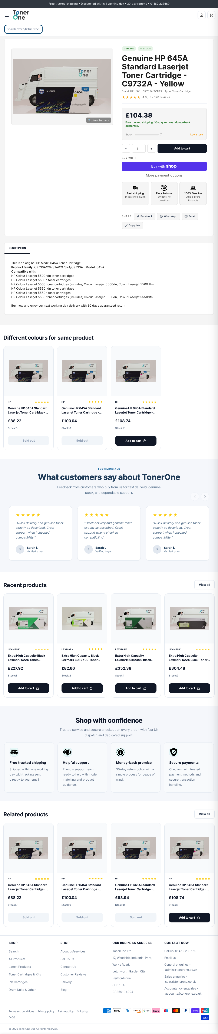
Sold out (29, 440)
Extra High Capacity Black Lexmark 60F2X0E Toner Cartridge (80, 658)
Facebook (147, 216)
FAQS (12, 1017)
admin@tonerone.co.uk (181, 969)
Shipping (82, 1011)
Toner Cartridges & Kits (25, 974)
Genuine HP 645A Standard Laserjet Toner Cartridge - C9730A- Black (27, 410)
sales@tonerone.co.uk (180, 981)
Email (192, 216)
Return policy (66, 1011)
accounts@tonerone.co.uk (183, 993)
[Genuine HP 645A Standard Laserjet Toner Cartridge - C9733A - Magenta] (136, 371)
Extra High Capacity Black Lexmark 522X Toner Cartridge (26, 658)
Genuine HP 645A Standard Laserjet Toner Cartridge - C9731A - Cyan (81, 410)
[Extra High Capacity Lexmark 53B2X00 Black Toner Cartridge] (136, 618)
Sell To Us (67, 959)
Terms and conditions (21, 1011)
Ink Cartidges (18, 982)
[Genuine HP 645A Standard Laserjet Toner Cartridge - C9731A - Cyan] (82, 371)
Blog (63, 989)
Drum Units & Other (22, 989)
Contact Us (68, 966)
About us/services (72, 951)
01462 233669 (185, 951)
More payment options (164, 175)
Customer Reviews (73, 974)
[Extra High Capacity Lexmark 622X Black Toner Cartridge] (189, 618)
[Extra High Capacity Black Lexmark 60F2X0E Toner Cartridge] (82, 618)
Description (17, 248)
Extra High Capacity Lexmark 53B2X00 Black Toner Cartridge (133, 658)
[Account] (202, 15)
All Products (17, 959)
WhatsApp (170, 216)
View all (204, 584)
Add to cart (182, 148)
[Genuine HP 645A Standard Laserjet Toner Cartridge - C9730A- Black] (28, 371)
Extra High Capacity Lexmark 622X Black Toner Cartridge (188, 658)
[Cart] (211, 15)
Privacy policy (45, 1011)
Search (14, 951)
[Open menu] (7, 15)
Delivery (66, 982)
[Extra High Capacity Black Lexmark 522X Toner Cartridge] (28, 618)
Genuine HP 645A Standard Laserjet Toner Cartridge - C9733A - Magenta (135, 410)
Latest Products (20, 966)
